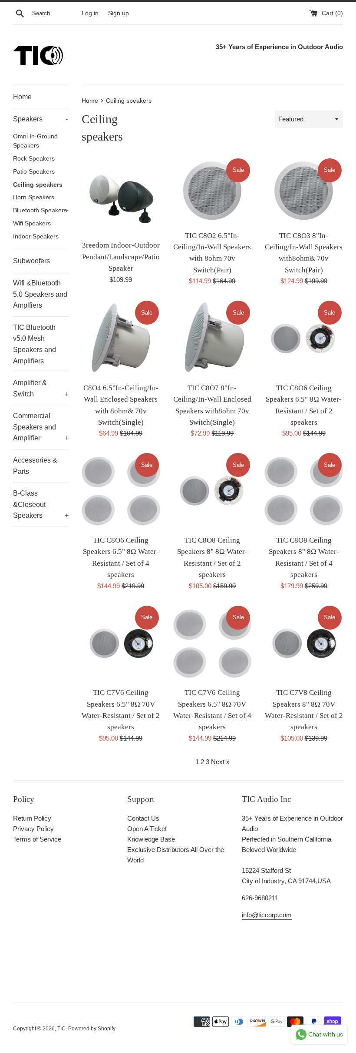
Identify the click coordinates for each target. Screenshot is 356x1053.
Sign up (118, 13)
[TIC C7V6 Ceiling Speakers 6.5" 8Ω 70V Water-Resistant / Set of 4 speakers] (212, 643)
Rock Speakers (34, 158)
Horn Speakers (33, 197)
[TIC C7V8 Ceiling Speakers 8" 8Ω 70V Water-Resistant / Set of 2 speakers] (303, 643)
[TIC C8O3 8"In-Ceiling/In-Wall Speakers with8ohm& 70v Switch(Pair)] (303, 191)
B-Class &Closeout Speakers (41, 504)
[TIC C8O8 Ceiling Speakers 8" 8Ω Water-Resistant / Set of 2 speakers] (212, 491)
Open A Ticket (147, 828)
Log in (90, 13)
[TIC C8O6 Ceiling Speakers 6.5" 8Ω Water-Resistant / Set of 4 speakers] (121, 491)
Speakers (40, 119)
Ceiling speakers (38, 184)
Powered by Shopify (91, 1029)
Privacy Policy (33, 828)
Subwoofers (31, 261)
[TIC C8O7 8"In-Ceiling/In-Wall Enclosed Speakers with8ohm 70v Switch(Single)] (212, 338)
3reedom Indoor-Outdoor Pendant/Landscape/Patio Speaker (121, 256)
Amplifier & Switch (41, 388)
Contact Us (143, 818)
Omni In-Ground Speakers (35, 141)
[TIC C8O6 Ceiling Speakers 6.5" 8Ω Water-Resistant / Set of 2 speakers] (303, 338)
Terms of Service (37, 839)
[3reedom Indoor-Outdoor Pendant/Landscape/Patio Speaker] (121, 196)
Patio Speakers (34, 171)
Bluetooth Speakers (41, 210)
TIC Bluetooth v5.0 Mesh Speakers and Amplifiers (34, 344)
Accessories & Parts (35, 465)
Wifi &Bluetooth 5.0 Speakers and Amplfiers (40, 294)
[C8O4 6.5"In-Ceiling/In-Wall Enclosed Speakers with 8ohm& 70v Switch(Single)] (121, 338)
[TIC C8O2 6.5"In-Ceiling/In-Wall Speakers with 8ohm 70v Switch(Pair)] (212, 191)
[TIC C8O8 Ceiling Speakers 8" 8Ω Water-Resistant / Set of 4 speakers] (303, 491)
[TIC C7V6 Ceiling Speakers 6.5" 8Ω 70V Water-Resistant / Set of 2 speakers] (121, 643)
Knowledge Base (151, 839)
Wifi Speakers (32, 223)
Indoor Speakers (36, 236)
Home (22, 97)
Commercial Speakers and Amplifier (41, 427)
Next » (220, 761)
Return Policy (32, 818)
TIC (61, 1029)
